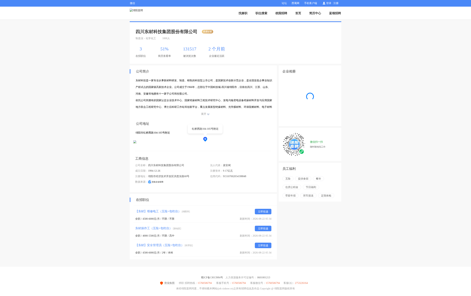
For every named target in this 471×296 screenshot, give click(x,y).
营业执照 (169, 283)
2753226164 (301, 283)
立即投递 (263, 211)
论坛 (284, 3)
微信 (132, 3)
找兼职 (243, 13)
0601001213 (263, 277)
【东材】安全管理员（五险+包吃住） (164, 245)
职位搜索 (261, 13)
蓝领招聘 (335, 13)
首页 (298, 13)
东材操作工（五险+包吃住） (158, 228)
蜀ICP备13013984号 (212, 277)
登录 (328, 3)
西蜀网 (295, 3)
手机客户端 (310, 3)
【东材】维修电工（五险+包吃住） (162, 211)
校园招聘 (281, 13)
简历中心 (315, 13)
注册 (336, 3)
